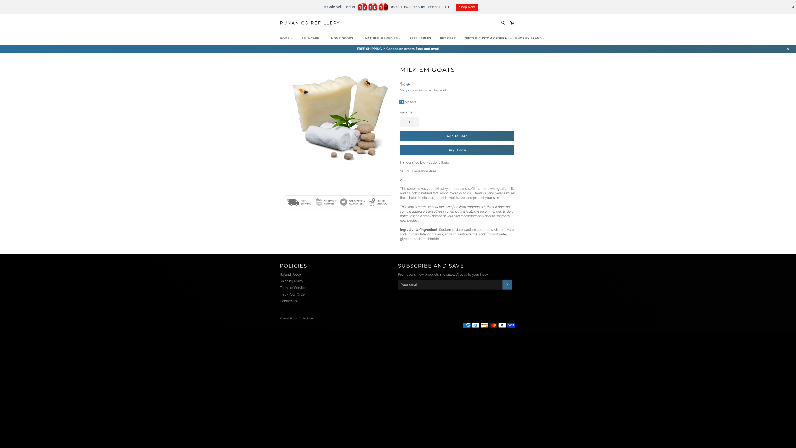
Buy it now (457, 150)
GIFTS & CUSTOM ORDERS (485, 38)
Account (510, 38)
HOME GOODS (342, 38)
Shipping (406, 90)
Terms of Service (293, 288)
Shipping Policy (291, 281)
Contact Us (288, 301)
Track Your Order (293, 294)
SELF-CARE (310, 38)
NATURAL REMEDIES (382, 38)
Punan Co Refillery (310, 23)
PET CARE (448, 38)
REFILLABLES (420, 38)
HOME (285, 38)
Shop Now (467, 7)
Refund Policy (290, 274)
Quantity (406, 112)
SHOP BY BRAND (529, 38)
